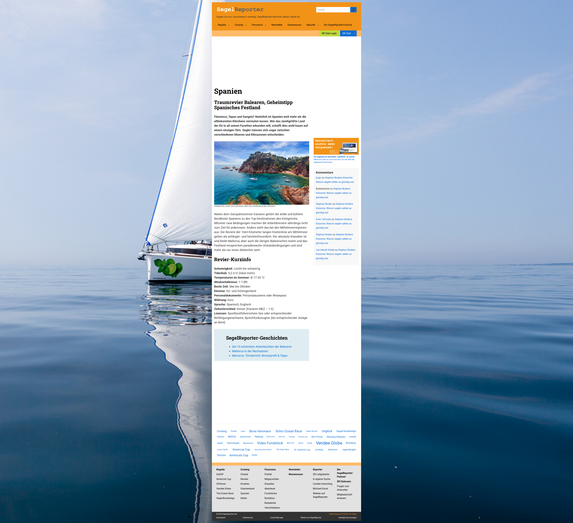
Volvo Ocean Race (288, 431)
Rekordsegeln (233, 443)
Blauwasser (248, 443)
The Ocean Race (282, 450)
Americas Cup (241, 449)
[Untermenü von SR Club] (354, 33)
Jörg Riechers (245, 437)
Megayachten (272, 479)
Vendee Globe (329, 443)
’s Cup (228, 479)
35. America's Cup (302, 450)
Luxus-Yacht (222, 449)
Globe (227, 488)
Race (231, 493)
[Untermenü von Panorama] (265, 25)
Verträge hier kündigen (347, 518)
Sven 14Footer (323, 219)
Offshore (221, 483)
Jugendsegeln (349, 449)
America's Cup (238, 455)
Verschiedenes (272, 507)
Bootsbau (351, 443)
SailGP (220, 443)
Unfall (309, 443)
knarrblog (319, 450)
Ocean (224, 493)
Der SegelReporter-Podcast (345, 473)
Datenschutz (248, 518)
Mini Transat (317, 437)
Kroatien (245, 483)
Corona (292, 437)
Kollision (220, 437)
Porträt (234, 431)
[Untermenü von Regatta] (228, 25)
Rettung (259, 436)
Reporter (317, 469)
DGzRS (254, 455)
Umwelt (352, 437)
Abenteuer (332, 449)
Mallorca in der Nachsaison (250, 351)
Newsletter (294, 469)
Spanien (245, 493)
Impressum (220, 518)
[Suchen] (353, 9)
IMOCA (232, 436)
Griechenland (247, 488)
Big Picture (271, 437)
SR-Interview (303, 437)
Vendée (220, 488)
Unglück (327, 431)
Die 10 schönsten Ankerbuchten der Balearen (262, 346)
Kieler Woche (311, 431)
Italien (244, 498)
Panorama (270, 469)
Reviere (244, 479)
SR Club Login (329, 33)
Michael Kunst (320, 488)
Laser (243, 431)
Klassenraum (296, 474)
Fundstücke (271, 493)
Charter (244, 474)
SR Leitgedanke (321, 474)
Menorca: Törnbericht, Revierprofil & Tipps (259, 355)
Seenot (300, 443)
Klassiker (269, 483)
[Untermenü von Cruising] (246, 25)
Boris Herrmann (260, 431)
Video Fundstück (270, 443)
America (220, 479)
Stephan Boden (324, 203)
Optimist (282, 437)
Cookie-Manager (276, 518)
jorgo (318, 177)
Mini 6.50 (290, 443)
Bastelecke (270, 503)
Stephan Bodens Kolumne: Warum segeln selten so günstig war (334, 193)
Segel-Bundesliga (346, 431)
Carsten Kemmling (322, 483)
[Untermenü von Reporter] (318, 25)
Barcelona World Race (263, 450)
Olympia (221, 455)
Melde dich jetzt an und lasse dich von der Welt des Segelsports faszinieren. (334, 159)
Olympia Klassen (335, 436)
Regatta (220, 469)
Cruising (222, 431)
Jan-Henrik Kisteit (325, 249)
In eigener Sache (321, 479)
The (218, 493)
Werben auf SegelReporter (311, 518)
